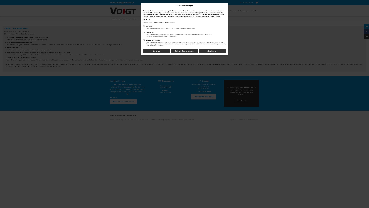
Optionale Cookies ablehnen (184, 51)
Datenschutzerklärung (202, 16)
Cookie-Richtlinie (215, 16)
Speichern (156, 51)
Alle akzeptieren (212, 51)
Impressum (146, 19)
